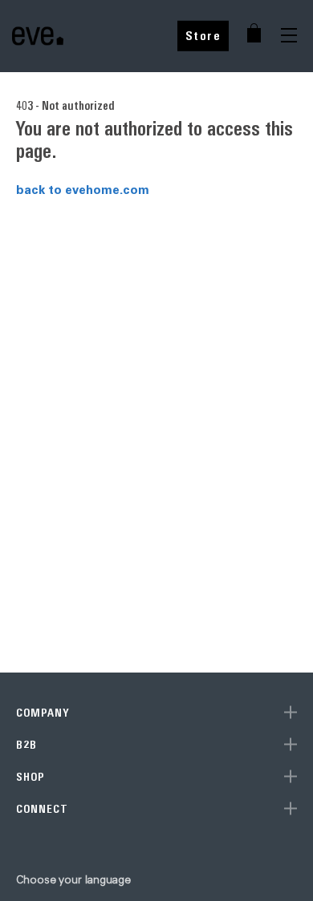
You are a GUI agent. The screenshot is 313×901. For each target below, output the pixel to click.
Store (203, 35)
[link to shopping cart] (254, 32)
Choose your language (73, 879)
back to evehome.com (82, 189)
